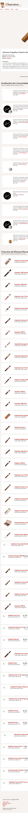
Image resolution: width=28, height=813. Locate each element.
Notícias (5, 804)
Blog (12, 9)
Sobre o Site (6, 802)
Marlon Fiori (22, 239)
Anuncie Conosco (7, 803)
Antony (21, 109)
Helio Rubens (22, 93)
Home (1, 9)
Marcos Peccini (23, 164)
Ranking (7, 9)
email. (10, 809)
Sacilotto (21, 194)
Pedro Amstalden (23, 122)
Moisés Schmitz (23, 136)
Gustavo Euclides (23, 209)
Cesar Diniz (22, 181)
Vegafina (8, 58)
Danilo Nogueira (23, 152)
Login (16, 9)
